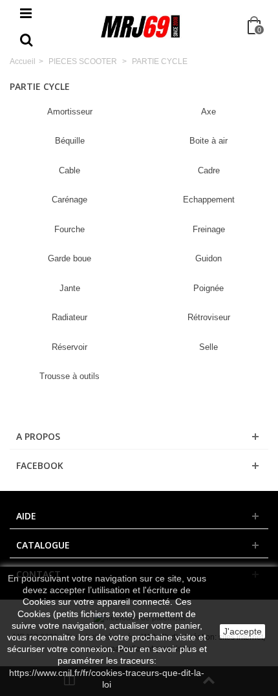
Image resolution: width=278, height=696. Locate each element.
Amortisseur (69, 111)
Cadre (209, 170)
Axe (208, 111)
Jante (69, 288)
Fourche (69, 229)
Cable (69, 170)
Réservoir (69, 347)
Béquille (70, 141)
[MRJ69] (140, 26)
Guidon (208, 258)
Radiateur (69, 317)
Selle (208, 347)
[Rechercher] (25, 40)
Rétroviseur (208, 317)
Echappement (209, 199)
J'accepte (242, 631)
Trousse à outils (69, 376)
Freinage (209, 229)
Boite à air (208, 141)
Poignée (208, 288)
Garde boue (69, 258)
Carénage (69, 199)
